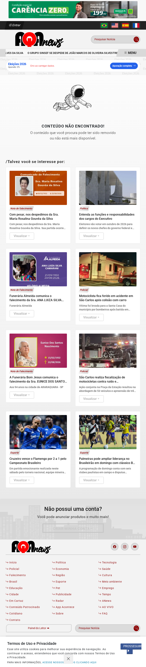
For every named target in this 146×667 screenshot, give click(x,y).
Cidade (14, 594)
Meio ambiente (111, 581)
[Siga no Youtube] (135, 546)
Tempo (106, 594)
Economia (62, 569)
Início (13, 562)
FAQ (104, 613)
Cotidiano (15, 613)
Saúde (105, 569)
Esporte (60, 581)
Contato (14, 620)
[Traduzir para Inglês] (115, 25)
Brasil (13, 581)
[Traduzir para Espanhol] (125, 25)
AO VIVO (107, 607)
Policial (14, 569)
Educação (16, 588)
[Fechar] (68, 659)
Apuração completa (122, 66)
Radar (59, 600)
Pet (57, 588)
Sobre (59, 613)
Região (60, 575)
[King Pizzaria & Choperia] (73, 9)
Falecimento (17, 575)
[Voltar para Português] (104, 25)
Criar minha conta (71, 529)
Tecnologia (109, 562)
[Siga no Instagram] (125, 546)
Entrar (16, 25)
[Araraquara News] (38, 39)
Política (60, 562)
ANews (106, 600)
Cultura (106, 575)
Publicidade (63, 594)
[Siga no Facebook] (114, 546)
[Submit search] (136, 39)
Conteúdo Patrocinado (24, 607)
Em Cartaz (16, 600)
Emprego (107, 588)
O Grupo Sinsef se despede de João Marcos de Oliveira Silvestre (68, 53)
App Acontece (64, 607)
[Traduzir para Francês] (136, 25)
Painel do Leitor (37, 628)
